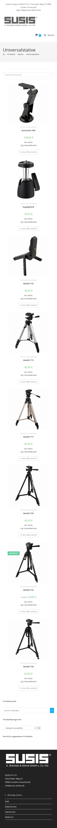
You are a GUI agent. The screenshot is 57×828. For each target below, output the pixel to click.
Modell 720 (28, 513)
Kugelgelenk (28, 207)
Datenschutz (11, 806)
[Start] (4, 54)
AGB (7, 801)
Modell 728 (28, 666)
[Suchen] (52, 710)
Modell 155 (28, 283)
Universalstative (32, 54)
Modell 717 (28, 436)
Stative (22, 127)
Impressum (10, 812)
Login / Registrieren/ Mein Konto (28, 10)
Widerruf (9, 817)
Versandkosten (30, 145)
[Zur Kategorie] (38, 728)
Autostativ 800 (28, 130)
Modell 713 (28, 360)
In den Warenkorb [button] (28, 152)
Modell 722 (28, 590)
